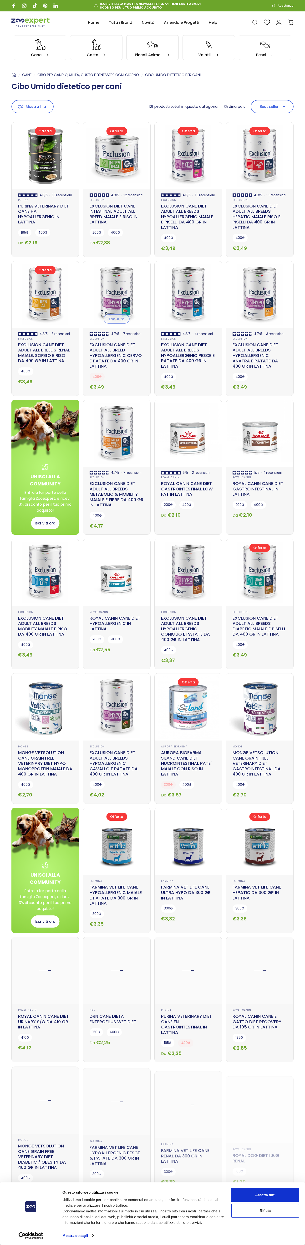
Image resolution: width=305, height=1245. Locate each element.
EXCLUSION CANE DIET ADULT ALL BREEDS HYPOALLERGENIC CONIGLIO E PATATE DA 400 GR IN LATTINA (185, 628)
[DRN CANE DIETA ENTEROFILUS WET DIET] (116, 970)
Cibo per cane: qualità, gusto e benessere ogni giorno (88, 74)
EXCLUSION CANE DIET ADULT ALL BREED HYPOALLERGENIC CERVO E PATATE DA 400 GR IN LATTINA (116, 355)
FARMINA (96, 881)
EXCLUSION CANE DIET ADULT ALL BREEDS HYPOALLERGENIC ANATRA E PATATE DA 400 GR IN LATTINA (255, 355)
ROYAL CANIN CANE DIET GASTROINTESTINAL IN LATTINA (258, 488)
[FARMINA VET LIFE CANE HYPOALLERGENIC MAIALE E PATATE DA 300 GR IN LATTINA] (116, 841)
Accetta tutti (265, 1195)
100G (239, 1161)
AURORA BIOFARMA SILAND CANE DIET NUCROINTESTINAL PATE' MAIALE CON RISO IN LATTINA (186, 763)
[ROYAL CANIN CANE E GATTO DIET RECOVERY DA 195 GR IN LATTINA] (259, 970)
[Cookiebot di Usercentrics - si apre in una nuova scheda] (31, 1235)
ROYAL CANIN (170, 477)
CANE (26, 74)
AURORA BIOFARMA (174, 746)
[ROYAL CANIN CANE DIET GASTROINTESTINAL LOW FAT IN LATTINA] (188, 433)
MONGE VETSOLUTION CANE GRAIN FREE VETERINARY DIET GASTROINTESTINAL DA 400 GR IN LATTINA (257, 763)
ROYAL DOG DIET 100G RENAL (256, 1148)
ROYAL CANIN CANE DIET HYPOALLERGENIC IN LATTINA (115, 623)
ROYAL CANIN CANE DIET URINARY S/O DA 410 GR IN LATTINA (43, 1021)
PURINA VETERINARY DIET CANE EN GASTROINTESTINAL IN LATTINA (186, 1024)
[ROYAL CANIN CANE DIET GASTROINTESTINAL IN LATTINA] (259, 433)
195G (25, 232)
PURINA (23, 200)
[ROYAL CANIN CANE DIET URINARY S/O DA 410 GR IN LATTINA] (45, 970)
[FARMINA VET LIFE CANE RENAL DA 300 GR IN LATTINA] (188, 1099)
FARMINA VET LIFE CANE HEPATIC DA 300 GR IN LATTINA (257, 892)
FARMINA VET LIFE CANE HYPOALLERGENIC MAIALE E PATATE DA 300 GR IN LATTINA (116, 895)
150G (96, 1032)
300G (96, 914)
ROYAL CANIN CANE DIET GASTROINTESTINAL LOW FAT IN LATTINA (187, 488)
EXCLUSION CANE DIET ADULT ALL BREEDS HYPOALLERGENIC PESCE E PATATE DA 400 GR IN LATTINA (188, 355)
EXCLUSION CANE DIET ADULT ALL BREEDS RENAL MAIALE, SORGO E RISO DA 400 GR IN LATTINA (44, 353)
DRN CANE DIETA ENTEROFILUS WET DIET (113, 1019)
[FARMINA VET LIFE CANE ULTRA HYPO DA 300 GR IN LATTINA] (188, 841)
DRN (93, 1010)
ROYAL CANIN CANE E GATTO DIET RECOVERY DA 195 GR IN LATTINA (257, 1021)
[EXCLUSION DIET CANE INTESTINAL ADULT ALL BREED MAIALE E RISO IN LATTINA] (116, 155)
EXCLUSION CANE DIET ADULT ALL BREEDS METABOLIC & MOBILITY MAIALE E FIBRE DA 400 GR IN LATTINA (116, 494)
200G (96, 232)
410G (25, 1037)
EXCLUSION (97, 200)
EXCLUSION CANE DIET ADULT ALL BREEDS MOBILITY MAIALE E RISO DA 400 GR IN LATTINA (42, 626)
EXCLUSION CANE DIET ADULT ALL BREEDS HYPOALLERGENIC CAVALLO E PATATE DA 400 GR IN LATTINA (114, 763)
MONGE (23, 746)
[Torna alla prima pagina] (13, 75)
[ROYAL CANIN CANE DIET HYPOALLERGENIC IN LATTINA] (116, 572)
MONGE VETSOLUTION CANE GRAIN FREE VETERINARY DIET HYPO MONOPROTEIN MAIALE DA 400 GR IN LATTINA (45, 763)
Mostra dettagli (75, 1236)
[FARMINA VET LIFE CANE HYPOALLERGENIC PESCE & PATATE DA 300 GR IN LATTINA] (116, 1099)
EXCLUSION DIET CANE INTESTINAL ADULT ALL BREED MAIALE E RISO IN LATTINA (113, 214)
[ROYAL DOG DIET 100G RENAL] (259, 1099)
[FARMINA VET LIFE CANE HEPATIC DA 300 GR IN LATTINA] (259, 841)
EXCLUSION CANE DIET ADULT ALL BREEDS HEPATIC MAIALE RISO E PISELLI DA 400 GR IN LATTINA (256, 216)
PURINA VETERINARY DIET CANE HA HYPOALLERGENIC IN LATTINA (43, 214)
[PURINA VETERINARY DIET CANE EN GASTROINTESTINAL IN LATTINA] (188, 970)
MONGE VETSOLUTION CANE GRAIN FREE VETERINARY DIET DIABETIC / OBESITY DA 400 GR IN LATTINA (42, 1156)
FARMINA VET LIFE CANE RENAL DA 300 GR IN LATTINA (185, 1150)
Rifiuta (265, 1210)
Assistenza (286, 6)
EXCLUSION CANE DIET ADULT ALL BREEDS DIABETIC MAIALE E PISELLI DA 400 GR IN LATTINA (259, 626)
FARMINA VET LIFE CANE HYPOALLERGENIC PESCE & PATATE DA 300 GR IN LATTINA (115, 1153)
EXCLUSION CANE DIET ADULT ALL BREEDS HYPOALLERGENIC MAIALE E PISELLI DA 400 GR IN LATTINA (187, 216)
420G (186, 505)
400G (42, 232)
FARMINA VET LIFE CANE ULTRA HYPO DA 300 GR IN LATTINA (186, 892)
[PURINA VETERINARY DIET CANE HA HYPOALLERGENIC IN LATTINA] (45, 155)
